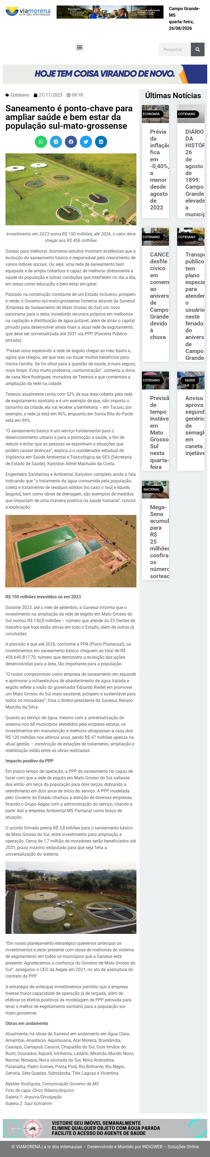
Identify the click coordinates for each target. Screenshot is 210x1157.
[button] (79, 47)
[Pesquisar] (198, 49)
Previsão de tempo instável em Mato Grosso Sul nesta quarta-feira (161, 432)
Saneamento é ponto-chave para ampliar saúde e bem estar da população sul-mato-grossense (69, 117)
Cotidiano (20, 95)
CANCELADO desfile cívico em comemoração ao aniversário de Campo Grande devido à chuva (168, 295)
